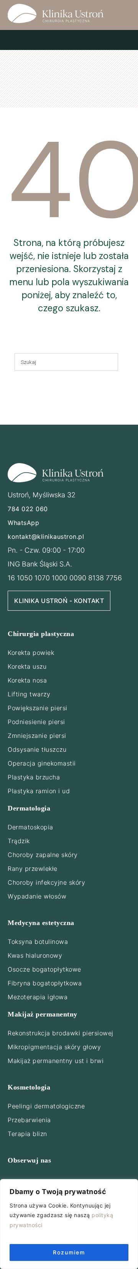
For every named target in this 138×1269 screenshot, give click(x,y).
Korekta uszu (27, 666)
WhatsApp (23, 523)
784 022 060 (28, 509)
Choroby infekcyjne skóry (46, 882)
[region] (69, 1224)
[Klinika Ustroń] (56, 13)
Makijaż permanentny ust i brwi (56, 1061)
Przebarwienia (29, 1120)
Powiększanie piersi (37, 708)
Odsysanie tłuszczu (37, 749)
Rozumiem (69, 1252)
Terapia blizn (27, 1134)
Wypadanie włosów (37, 896)
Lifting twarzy (29, 694)
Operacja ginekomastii (42, 763)
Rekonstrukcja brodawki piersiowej (60, 1033)
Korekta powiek (31, 652)
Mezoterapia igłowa (37, 997)
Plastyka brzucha (34, 777)
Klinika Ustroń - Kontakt (59, 601)
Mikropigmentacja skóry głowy (54, 1047)
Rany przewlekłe (33, 868)
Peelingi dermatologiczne (46, 1106)
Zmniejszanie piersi (37, 735)
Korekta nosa (27, 680)
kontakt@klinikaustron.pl (46, 536)
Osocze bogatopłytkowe (44, 969)
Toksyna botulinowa (38, 941)
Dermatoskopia (30, 827)
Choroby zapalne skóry (43, 855)
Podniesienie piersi (36, 722)
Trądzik (19, 841)
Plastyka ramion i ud (39, 791)
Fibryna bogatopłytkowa (45, 983)
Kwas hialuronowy (35, 955)
